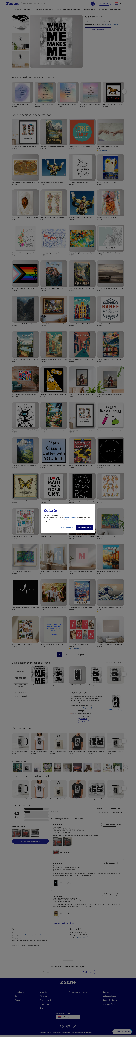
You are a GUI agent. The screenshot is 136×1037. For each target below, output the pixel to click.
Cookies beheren (67, 528)
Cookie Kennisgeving (69, 518)
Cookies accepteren (84, 528)
